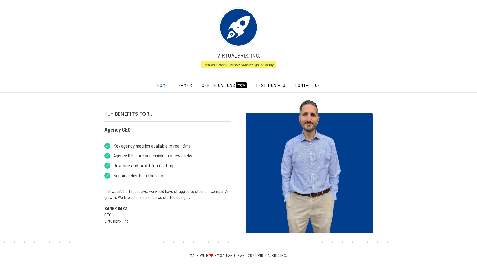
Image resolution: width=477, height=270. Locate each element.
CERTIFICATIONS (223, 85)
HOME (165, 85)
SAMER (185, 85)
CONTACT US (307, 85)
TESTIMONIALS (270, 85)
